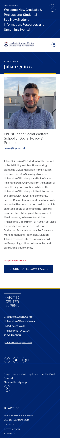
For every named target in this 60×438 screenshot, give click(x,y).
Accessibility (9, 434)
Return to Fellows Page (26, 268)
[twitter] (16, 360)
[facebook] (7, 360)
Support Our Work (12, 429)
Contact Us (9, 425)
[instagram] (25, 360)
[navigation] (54, 44)
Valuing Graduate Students (16, 420)
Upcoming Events (16, 29)
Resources (30, 24)
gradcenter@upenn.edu (18, 342)
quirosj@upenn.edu (15, 148)
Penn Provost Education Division (18, 415)
